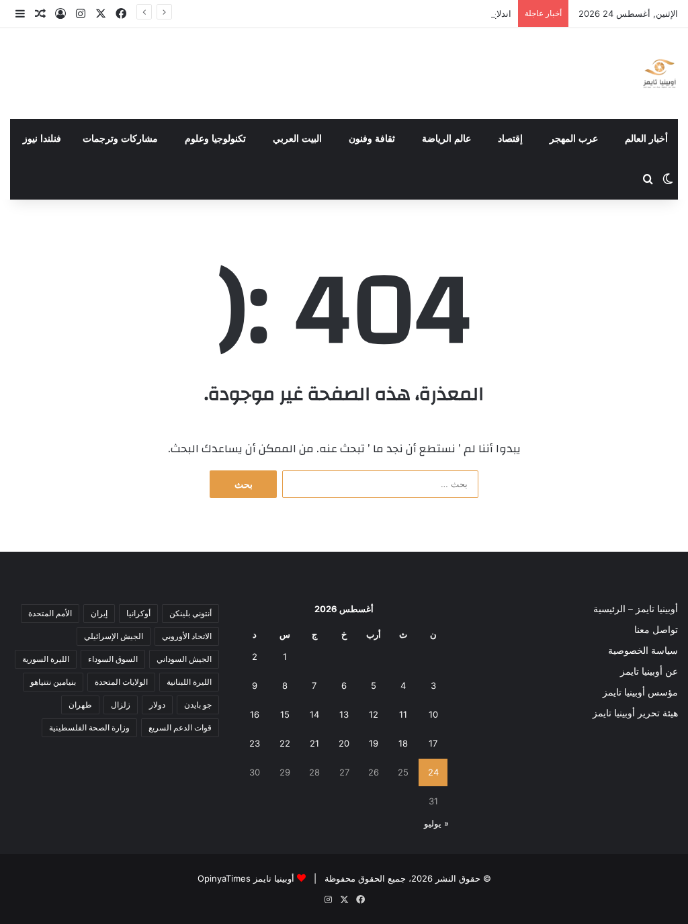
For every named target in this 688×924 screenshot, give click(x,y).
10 (433, 714)
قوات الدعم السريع (180, 727)
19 (373, 743)
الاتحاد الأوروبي (187, 636)
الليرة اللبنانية (189, 682)
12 (373, 714)
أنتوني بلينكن (190, 613)
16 (254, 714)
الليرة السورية (45, 659)
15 (285, 714)
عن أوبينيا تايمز (649, 671)
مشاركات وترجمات (120, 139)
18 (403, 743)
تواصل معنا (656, 629)
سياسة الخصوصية (643, 650)
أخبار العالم (646, 139)
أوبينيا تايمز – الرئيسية (635, 608)
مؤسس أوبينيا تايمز (640, 692)
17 (433, 743)
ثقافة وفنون (372, 139)
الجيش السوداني (184, 659)
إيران (99, 613)
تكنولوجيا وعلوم (215, 139)
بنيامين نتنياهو (53, 682)
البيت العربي (297, 139)
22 (285, 743)
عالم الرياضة (446, 139)
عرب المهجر (574, 139)
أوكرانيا (138, 613)
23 (254, 743)
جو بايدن (198, 705)
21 (314, 743)
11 (403, 714)
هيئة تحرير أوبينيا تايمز (635, 713)
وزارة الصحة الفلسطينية (89, 727)
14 (314, 714)
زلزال (120, 705)
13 (344, 714)
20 (344, 743)
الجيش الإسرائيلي (113, 636)
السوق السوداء (113, 659)
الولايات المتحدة (121, 682)
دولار (157, 705)
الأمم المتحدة (50, 613)
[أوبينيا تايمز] (659, 73)
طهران (80, 705)
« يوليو (436, 823)
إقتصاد (510, 139)
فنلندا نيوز (42, 139)
